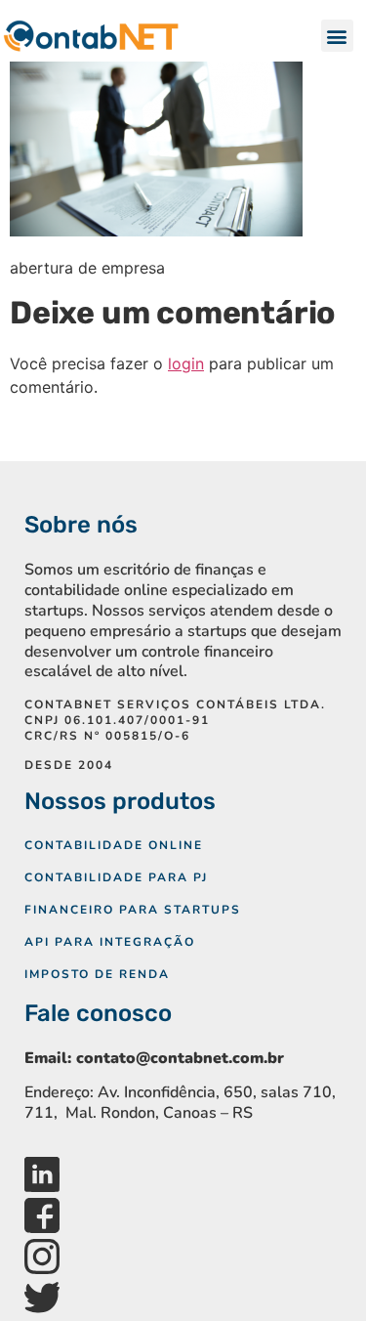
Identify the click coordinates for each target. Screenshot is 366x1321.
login (186, 363)
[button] (337, 36)
